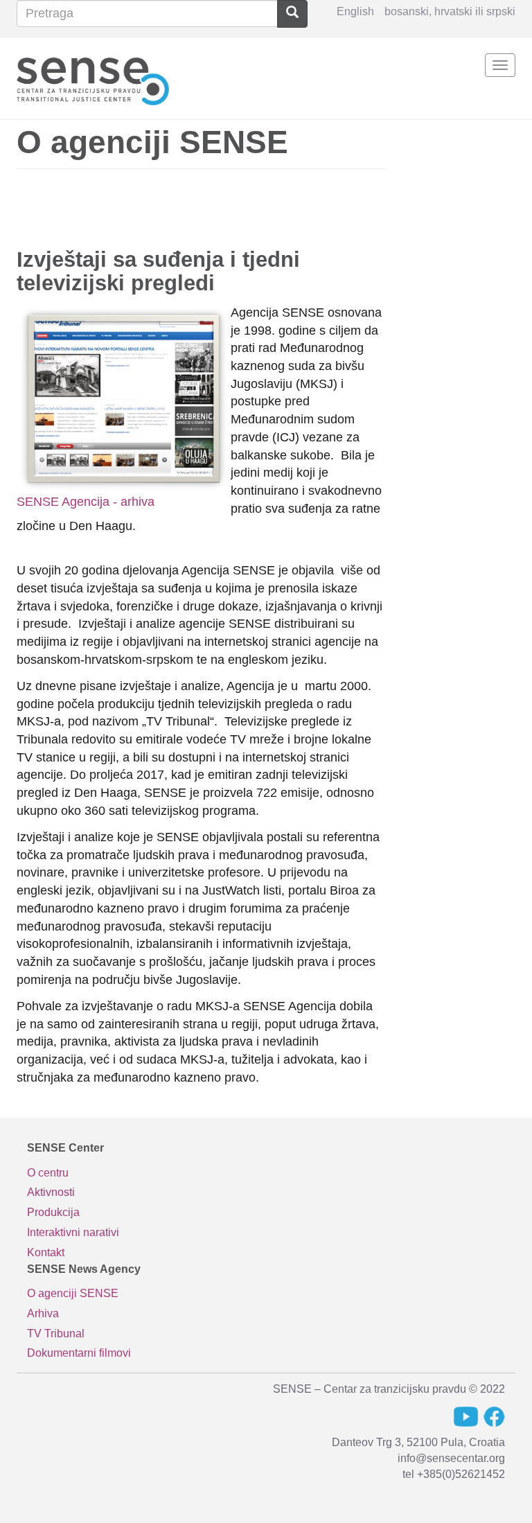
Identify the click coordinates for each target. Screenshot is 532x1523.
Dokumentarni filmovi (79, 1353)
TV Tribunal (56, 1333)
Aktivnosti (51, 1192)
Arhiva (43, 1313)
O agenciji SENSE (72, 1293)
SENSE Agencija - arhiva (85, 502)
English (355, 11)
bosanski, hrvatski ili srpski (449, 11)
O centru (48, 1173)
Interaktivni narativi (73, 1232)
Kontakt (45, 1252)
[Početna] (92, 78)
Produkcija (53, 1212)
